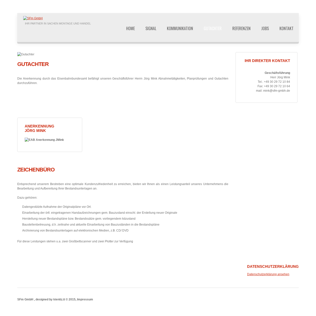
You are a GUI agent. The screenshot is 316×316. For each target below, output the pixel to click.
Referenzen (241, 28)
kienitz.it (59, 299)
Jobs (265, 28)
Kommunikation (180, 28)
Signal (150, 28)
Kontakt (286, 28)
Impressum (85, 299)
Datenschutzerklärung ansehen (268, 274)
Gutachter (213, 28)
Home (130, 28)
